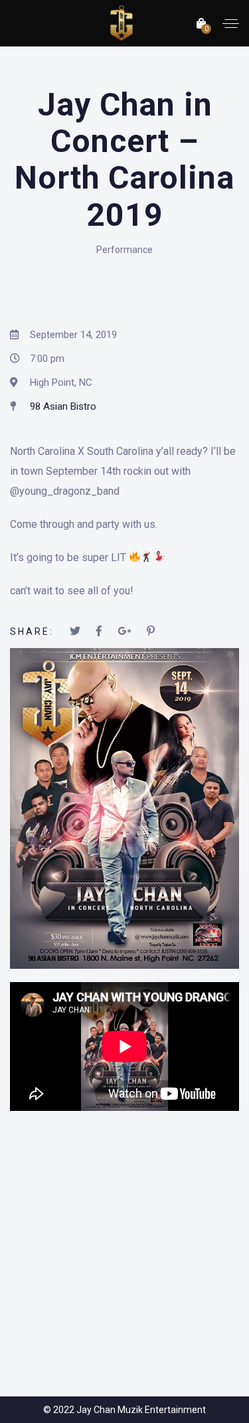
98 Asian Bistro (63, 406)
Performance (124, 249)
